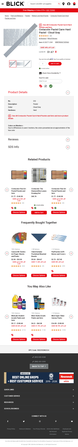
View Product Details (62, 42)
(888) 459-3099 (40, 362)
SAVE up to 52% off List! (19, 200)
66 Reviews (42, 38)
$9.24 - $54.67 (36, 259)
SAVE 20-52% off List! (18, 326)
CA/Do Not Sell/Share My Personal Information (53, 431)
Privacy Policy (11, 429)
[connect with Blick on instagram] (40, 423)
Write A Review (52, 38)
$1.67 (50, 52)
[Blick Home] (15, 4)
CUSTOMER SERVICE (12, 396)
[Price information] (41, 86)
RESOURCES (9, 402)
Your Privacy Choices (39, 429)
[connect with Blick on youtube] (72, 423)
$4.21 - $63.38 (36, 323)
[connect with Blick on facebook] (8, 423)
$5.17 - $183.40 (17, 323)
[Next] (71, 190)
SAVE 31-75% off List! (38, 326)
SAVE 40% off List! (57, 262)
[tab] (39, 92)
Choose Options (19, 212)
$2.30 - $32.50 (16, 259)
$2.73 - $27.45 (56, 259)
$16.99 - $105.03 (57, 323)
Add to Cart (39, 213)
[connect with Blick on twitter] (24, 423)
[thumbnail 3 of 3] (27, 63)
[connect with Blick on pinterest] (56, 423)
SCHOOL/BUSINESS (11, 409)
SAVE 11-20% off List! (38, 262)
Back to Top (38, 366)
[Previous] (7, 190)
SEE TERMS (50, 10)
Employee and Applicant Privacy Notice (67, 431)
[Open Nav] (3, 4)
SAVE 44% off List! (47, 48)
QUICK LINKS (9, 390)
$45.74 (33, 196)
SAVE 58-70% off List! (58, 326)
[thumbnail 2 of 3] (20, 63)
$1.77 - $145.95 (17, 196)
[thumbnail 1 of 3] (12, 63)
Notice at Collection (25, 429)
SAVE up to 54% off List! (19, 263)
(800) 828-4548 (40, 357)
